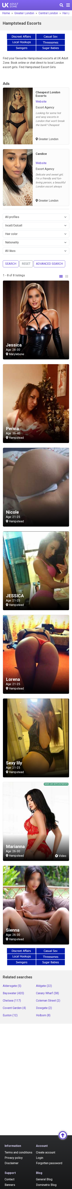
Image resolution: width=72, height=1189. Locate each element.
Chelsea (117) (12, 1000)
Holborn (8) (43, 1015)
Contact (9, 1179)
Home (6, 13)
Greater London (24, 13)
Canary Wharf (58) (47, 993)
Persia (12, 428)
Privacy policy (14, 1158)
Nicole (12, 512)
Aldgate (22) (44, 986)
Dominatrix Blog (46, 1185)
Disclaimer (11, 1163)
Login (39, 1158)
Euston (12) (10, 1015)
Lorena (13, 679)
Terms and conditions (18, 1152)
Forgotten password (49, 1163)
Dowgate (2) (44, 1008)
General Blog (44, 1179)
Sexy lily (14, 763)
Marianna (15, 846)
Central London (48, 13)
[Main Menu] (68, 5)
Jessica (14, 345)
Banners (10, 1185)
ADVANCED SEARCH (49, 263)
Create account (45, 1152)
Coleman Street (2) (48, 1000)
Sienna (12, 930)
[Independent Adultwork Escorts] (10, 5)
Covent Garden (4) (14, 1008)
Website (41, 101)
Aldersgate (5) (12, 986)
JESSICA (15, 595)
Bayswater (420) (13, 993)
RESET (26, 263)
